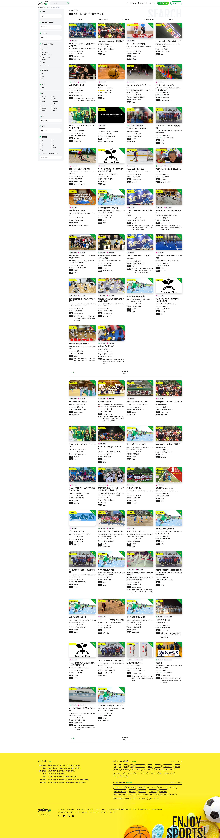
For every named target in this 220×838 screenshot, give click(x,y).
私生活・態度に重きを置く (120, 791)
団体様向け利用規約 (126, 809)
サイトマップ (113, 812)
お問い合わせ (104, 812)
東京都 (50, 768)
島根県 (63, 779)
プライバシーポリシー (101, 809)
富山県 (63, 771)
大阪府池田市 (107, 627)
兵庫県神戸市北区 (80, 720)
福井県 (73, 771)
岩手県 (59, 765)
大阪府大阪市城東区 (166, 672)
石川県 (68, 771)
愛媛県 (82, 779)
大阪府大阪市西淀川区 (110, 136)
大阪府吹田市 (165, 49)
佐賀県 (54, 782)
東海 (44, 773)
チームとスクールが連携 (151, 787)
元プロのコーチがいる (119, 787)
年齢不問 (55, 110)
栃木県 (74, 768)
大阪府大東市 (107, 411)
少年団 (43, 50)
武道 (120, 766)
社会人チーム (45, 60)
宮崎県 (73, 782)
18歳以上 (44, 105)
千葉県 (65, 768)
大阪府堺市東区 (108, 179)
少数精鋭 (140, 787)
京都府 (59, 776)
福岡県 (50, 782)
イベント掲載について (83, 812)
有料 (43, 76)
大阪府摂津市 (136, 497)
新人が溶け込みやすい (161, 794)
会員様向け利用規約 (113, 809)
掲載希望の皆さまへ (145, 809)
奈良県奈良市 (78, 178)
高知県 (86, 779)
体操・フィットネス (167, 766)
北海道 (50, 765)
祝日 (54, 145)
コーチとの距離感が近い (141, 798)
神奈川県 (55, 768)
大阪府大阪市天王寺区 (167, 137)
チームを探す (61, 809)
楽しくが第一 (173, 787)
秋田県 (68, 765)
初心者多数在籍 (118, 798)
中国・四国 (43, 779)
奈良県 (68, 776)
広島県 (54, 779)
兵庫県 (54, 776)
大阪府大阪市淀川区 (80, 267)
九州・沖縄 (43, 782)
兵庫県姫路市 (136, 53)
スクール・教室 (45, 52)
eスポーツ (161, 773)
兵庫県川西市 (165, 495)
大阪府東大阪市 (108, 310)
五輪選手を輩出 (163, 791)
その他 (124, 777)
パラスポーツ (117, 777)
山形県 (73, 765)
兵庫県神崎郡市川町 (138, 409)
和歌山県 (73, 776)
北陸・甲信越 (42, 771)
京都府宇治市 (136, 176)
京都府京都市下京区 (80, 409)
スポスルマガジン (94, 812)
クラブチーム (45, 47)
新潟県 (59, 771)
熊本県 (63, 782)
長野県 (54, 771)
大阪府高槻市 (165, 176)
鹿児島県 (77, 782)
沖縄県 (83, 782)
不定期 (54, 148)
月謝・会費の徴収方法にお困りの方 (67, 812)
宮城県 (63, 765)
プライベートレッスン (47, 55)
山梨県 (50, 771)
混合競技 (116, 769)
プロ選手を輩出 (153, 791)
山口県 (68, 779)
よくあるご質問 (90, 809)
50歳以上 (55, 108)
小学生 (43, 99)
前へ (74, 372)
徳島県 (77, 779)
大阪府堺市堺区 (165, 308)
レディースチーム (154, 798)
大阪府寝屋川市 (165, 538)
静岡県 (54, 773)
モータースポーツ (118, 773)
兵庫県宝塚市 (165, 265)
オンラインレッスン (46, 65)
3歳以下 (44, 96)
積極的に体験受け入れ (119, 794)
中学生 (54, 99)
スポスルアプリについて (157, 809)
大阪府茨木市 (165, 94)
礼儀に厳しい (132, 791)
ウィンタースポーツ (136, 769)
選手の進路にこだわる (147, 794)
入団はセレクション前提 (134, 794)
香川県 (73, 779)
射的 (131, 766)
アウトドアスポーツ (169, 769)
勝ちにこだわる (163, 787)
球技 (115, 766)
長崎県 (59, 782)
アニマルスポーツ (129, 773)
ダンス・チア (158, 766)
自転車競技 (177, 766)
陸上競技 (150, 766)
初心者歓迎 (172, 794)
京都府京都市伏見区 (166, 452)
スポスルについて (80, 809)
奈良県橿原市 (165, 220)
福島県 (77, 765)
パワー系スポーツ (148, 769)
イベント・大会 (132, 3)
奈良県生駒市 (107, 92)
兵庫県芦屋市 (78, 310)
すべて (176, 761)
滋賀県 (63, 776)
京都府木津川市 (79, 92)
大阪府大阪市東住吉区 (139, 97)
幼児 (54, 96)
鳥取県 (59, 779)
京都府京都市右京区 (109, 49)
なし (43, 79)
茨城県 (69, 768)
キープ (153, 3)
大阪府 (50, 776)
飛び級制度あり (142, 791)
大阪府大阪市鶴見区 (80, 135)
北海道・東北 (42, 765)
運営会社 (135, 809)
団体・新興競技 (125, 769)
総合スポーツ (170, 773)
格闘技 (126, 766)
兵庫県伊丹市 (136, 454)
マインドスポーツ (152, 773)
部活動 (43, 62)
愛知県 (59, 773)
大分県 (68, 782)
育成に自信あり (128, 798)
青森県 (54, 765)
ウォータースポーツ (140, 766)
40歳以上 (44, 108)
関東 (44, 768)
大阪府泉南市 (78, 53)
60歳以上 (44, 110)
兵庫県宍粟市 (107, 456)
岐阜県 (50, 773)
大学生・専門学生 (56, 102)
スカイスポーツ (158, 769)
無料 (43, 73)
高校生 (43, 101)
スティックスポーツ (141, 773)
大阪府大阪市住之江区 (139, 220)
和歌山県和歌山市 (80, 220)
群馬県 (78, 768)
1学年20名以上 (131, 787)
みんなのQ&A (143, 3)
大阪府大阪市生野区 (166, 579)
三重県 (63, 773)
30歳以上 (55, 105)
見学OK (43, 87)
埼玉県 (60, 768)
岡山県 (50, 779)
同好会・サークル (46, 57)
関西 (72, 53)
